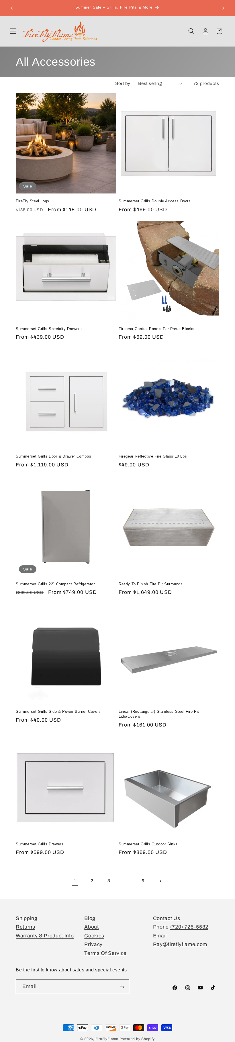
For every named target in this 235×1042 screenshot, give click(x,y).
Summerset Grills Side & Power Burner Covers (58, 711)
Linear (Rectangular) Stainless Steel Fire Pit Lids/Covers (159, 713)
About (91, 927)
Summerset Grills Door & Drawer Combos (53, 456)
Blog (89, 918)
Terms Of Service (105, 953)
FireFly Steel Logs (32, 201)
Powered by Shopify (137, 1039)
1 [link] (75, 880)
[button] (13, 31)
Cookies (94, 936)
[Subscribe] (122, 986)
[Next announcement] (223, 8)
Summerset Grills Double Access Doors (155, 201)
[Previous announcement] (11, 8)
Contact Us (166, 918)
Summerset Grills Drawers (39, 844)
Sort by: (123, 83)
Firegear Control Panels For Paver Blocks (157, 329)
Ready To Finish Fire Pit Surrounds (151, 584)
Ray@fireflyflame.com (180, 944)
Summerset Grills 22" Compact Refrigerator (55, 584)
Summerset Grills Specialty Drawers (49, 329)
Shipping (26, 918)
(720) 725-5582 (189, 927)
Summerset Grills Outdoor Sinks (148, 844)
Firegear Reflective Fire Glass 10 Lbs (153, 456)
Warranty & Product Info (45, 936)
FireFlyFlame (106, 1039)
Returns (25, 927)
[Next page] (160, 881)
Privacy (93, 944)
